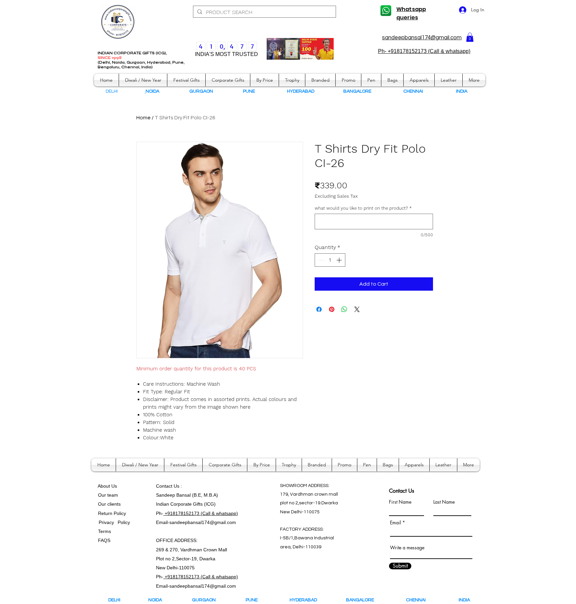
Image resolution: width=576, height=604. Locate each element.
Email (395, 522)
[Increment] (339, 260)
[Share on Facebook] (319, 309)
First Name (400, 502)
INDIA (464, 600)
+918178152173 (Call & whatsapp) (200, 513)
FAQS (102, 540)
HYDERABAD (308, 600)
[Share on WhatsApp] (344, 309)
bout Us (109, 486)
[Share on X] (357, 309)
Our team (106, 495)
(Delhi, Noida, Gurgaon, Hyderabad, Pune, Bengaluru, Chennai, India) (141, 64)
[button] (470, 37)
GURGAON (206, 600)
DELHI (114, 600)
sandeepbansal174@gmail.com (422, 38)
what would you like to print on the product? (363, 208)
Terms (105, 531)
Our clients (108, 504)
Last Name (444, 502)
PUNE (255, 600)
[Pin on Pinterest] (332, 309)
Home (143, 117)
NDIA (462, 91)
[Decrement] (320, 260)
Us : (178, 486)
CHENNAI (416, 600)
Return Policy (112, 513)
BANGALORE (361, 600)
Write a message (407, 547)
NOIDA (158, 600)
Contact (165, 486)
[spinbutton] (330, 260)
